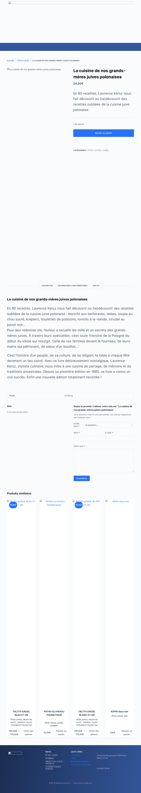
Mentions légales (79, 761)
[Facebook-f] (110, 776)
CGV (73, 758)
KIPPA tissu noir (119, 711)
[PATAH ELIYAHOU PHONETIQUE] (54, 603)
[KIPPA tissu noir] (119, 603)
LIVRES (105, 150)
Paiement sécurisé (80, 764)
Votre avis (79, 446)
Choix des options (28, 733)
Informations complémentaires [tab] (73, 286)
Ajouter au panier (103, 133)
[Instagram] (115, 776)
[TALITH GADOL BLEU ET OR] (21, 603)
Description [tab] (47, 286)
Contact (75, 755)
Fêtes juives (94, 150)
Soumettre (81, 478)
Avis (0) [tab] (96, 286)
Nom (77, 432)
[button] (139, 45)
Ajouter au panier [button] (61, 733)
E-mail (109, 432)
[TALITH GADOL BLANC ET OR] (87, 603)
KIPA (126, 716)
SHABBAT (54, 726)
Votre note (76, 425)
